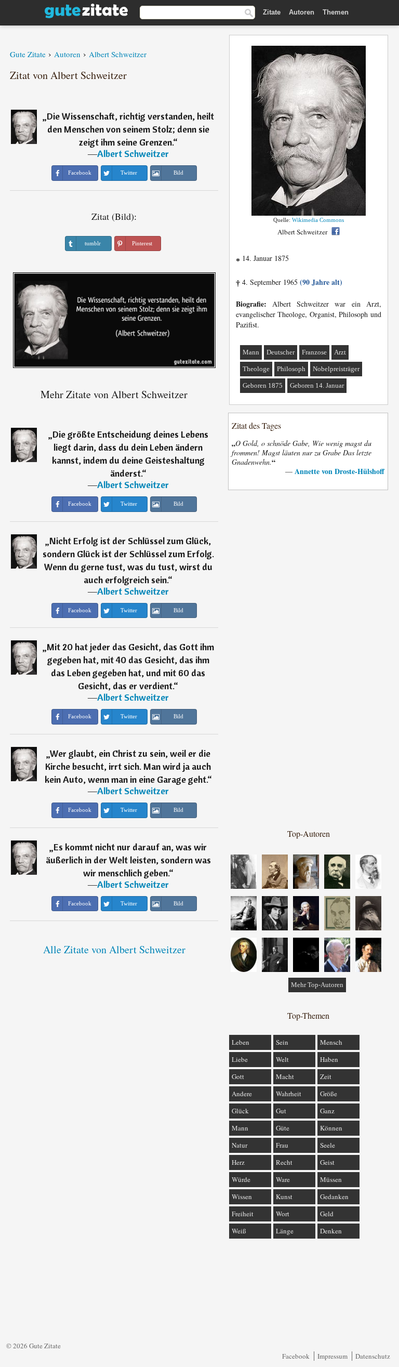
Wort (282, 1213)
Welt (282, 1059)
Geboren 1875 (263, 385)
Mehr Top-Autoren (317, 985)
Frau (282, 1145)
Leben (240, 1042)
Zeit (325, 1076)
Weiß (239, 1230)
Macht (285, 1076)
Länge (285, 1230)
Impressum (332, 1356)
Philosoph (291, 369)
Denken (331, 1230)
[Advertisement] (309, 658)
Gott (238, 1076)
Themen (336, 12)
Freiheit (243, 1213)
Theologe (256, 369)
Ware (283, 1179)
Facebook (296, 1356)
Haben (329, 1059)
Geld (327, 1213)
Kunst (284, 1196)
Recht (284, 1162)
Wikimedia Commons (318, 220)
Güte (282, 1128)
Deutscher (281, 352)
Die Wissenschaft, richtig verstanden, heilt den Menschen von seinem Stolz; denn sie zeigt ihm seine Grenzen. (130, 129)
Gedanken (334, 1196)
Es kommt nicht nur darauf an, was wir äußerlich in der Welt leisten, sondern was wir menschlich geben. (128, 860)
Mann (251, 352)
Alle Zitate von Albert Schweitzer (114, 949)
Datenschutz (372, 1356)
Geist (327, 1162)
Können (331, 1128)
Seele (327, 1145)
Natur (239, 1145)
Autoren (301, 12)
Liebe (240, 1059)
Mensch (331, 1042)
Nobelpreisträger (336, 369)
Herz (238, 1162)
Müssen (331, 1179)
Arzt (340, 352)
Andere (242, 1093)
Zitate (272, 12)
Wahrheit (288, 1093)
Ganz (327, 1110)
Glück (240, 1110)
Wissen (242, 1196)
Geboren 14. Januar (317, 385)
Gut (281, 1110)
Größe (328, 1093)
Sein (282, 1042)
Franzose (314, 352)
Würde (241, 1179)
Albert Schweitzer (133, 154)
